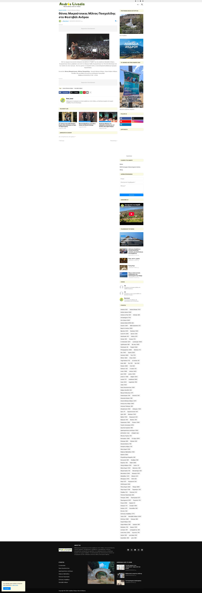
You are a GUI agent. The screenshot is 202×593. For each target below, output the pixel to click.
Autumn (124, 325)
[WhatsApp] (81, 92)
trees (123, 382)
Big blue (124, 331)
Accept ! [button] (7, 588)
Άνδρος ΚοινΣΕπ (126, 390)
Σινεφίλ (133, 505)
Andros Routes (135, 309)
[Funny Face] (123, 267)
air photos (135, 360)
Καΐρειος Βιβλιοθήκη (128, 452)
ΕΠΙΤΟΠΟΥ (125, 433)
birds (123, 363)
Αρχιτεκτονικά (132, 411)
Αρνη (123, 411)
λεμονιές (136, 532)
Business (134, 331)
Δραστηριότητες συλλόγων (129, 430)
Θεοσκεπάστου (126, 444)
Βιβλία (124, 417)
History (134, 336)
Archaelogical (126, 317)
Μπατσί (135, 476)
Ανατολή (136, 395)
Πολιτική (133, 492)
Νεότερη (62, 140)
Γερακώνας (125, 422)
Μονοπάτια (125, 473)
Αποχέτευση (125, 409)
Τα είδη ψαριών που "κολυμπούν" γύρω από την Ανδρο (132, 567)
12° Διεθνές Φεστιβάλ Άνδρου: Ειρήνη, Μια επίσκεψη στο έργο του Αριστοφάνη (67, 125)
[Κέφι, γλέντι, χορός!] (123, 260)
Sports (131, 352)
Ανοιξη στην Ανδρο (127, 403)
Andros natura (126, 312)
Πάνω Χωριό (125, 487)
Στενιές (124, 511)
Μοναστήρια (137, 470)
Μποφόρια (125, 478)
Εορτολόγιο (129, 156)
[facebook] (135, 1)
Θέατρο (133, 441)
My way (135, 344)
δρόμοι (133, 527)
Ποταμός (125, 497)
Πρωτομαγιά (135, 497)
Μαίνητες (136, 468)
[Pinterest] (84, 92)
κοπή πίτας (125, 532)
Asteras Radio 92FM (127, 323)
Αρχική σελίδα (62, 10)
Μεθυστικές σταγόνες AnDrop (133, 573)
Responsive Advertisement (88, 28)
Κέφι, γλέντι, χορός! (134, 258)
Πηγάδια (124, 492)
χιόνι (134, 538)
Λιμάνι (136, 465)
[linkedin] (125, 124)
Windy (121, 169)
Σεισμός (124, 505)
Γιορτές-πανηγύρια (127, 425)
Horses (124, 339)
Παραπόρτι (136, 489)
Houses (132, 339)
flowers (124, 366)
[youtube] (140, 1)
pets (123, 374)
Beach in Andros (126, 328)
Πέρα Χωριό (125, 489)
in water (133, 368)
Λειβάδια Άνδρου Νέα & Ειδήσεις (77, 590)
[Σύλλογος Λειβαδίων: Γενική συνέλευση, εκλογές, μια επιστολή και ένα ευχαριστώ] (123, 251)
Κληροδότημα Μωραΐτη (128, 457)
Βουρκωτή (133, 417)
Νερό (123, 481)
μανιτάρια (133, 535)
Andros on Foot (126, 315)
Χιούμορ (134, 519)
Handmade (125, 336)
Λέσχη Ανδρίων (126, 465)
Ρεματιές (137, 500)
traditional (133, 379)
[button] (138, 4)
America (124, 309)
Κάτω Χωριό (125, 449)
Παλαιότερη (113, 140)
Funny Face (131, 265)
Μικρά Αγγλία (125, 470)
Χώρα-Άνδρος (126, 524)
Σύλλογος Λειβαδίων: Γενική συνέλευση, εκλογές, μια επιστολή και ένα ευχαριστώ (135, 251)
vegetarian (133, 382)
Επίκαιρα (124, 441)
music (124, 371)
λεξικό (124, 535)
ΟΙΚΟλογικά (125, 484)
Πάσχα (136, 487)
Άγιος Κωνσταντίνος (128, 387)
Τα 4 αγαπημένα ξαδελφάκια (133, 580)
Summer (124, 355)
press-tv (124, 376)
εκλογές (124, 529)
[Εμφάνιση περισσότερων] (90, 92)
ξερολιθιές (125, 538)
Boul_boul (69, 98)
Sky (123, 352)
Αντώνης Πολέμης (127, 406)
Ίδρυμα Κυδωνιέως (127, 392)
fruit (132, 366)
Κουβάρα (134, 460)
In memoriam (125, 341)
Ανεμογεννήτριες (126, 398)
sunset (123, 379)
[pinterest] (142, 1)
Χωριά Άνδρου (126, 521)
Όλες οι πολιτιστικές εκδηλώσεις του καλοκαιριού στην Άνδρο (135, 274)
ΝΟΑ (134, 478)
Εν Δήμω (136, 438)
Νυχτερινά (132, 481)
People (133, 347)
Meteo (121, 164)
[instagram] (137, 121)
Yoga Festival (125, 360)
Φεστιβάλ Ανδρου (78, 88)
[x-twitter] (137, 118)
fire (130, 363)
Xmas (133, 358)
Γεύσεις (136, 422)
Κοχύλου (124, 462)
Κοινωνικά (125, 460)
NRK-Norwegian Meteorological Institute (130, 167)
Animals (136, 315)
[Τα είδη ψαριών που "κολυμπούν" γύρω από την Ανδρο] (120, 567)
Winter (124, 358)
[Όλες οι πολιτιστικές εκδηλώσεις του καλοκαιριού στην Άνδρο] (123, 274)
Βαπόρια (132, 414)
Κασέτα (124, 454)
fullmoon (124, 368)
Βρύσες (133, 419)
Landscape (137, 341)
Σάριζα (132, 503)
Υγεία (123, 516)
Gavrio (134, 333)
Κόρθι (133, 462)
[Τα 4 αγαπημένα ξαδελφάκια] (120, 582)
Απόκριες (137, 409)
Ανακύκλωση (125, 395)
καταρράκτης (135, 529)
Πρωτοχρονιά (126, 500)
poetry (131, 374)
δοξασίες (124, 527)
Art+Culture (125, 320)
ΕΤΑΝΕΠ (135, 433)
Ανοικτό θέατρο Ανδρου (74, 10)
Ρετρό (124, 503)
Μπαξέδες (125, 476)
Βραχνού (124, 419)
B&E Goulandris (135, 325)
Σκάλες (124, 508)
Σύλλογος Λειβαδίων (128, 513)
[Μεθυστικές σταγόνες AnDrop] (120, 575)
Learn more (15, 585)
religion (134, 376)
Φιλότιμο (125, 519)
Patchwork (124, 347)
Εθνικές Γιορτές (126, 435)
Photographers (126, 349)
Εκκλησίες (125, 438)
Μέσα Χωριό (125, 468)
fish (137, 363)
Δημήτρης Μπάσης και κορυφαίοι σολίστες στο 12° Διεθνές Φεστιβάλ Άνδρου (107, 125)
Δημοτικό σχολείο (127, 427)
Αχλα (123, 414)
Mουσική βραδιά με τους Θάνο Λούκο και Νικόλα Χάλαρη (87, 124)
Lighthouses (125, 344)
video (124, 384)
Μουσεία (136, 473)
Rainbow (137, 349)
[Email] (87, 92)
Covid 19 (124, 333)
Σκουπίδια (133, 508)
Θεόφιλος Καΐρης (126, 446)
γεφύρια (136, 524)
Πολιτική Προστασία (127, 495)
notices (132, 371)
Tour (133, 355)
